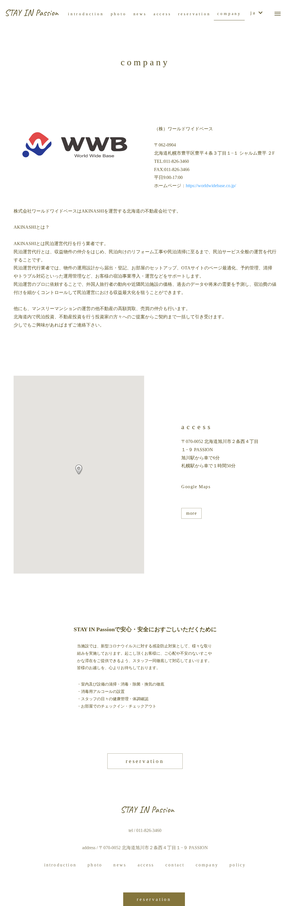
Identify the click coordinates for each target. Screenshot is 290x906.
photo (95, 864)
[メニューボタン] (277, 14)
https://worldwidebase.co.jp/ (211, 185)
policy (237, 864)
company (207, 864)
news (119, 864)
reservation (145, 761)
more (191, 513)
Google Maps (196, 486)
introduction (60, 864)
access (146, 864)
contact (174, 864)
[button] (79, 469)
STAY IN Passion (31, 12)
